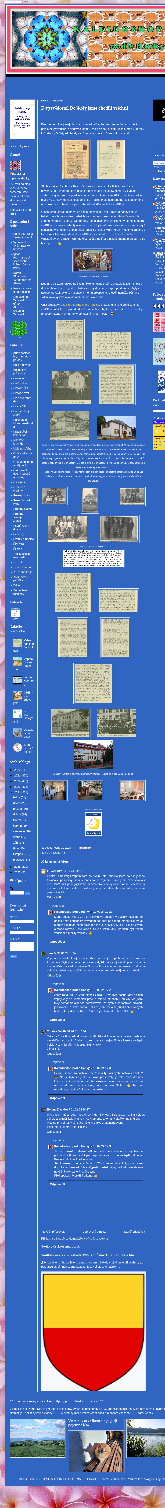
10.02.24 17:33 (102, 1068)
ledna (17, 797)
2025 (17, 866)
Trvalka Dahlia (56, 1031)
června (18, 825)
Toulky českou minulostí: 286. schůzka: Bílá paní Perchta (87, 1255)
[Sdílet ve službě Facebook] (87, 848)
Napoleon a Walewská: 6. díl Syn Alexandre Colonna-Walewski (21, 305)
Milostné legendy (18, 441)
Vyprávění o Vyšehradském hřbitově (22, 246)
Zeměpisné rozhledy (20, 592)
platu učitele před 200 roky (127, 128)
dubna (17, 814)
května (17, 820)
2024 (17, 792)
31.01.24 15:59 (66, 953)
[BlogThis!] (83, 848)
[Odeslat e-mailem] (80, 848)
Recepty (18, 534)
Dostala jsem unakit (28, 733)
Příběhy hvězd (22, 508)
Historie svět (21, 393)
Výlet (158, 244)
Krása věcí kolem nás (20, 433)
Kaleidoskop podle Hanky (72, 911)
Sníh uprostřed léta (28, 748)
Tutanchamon (22, 567)
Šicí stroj (18, 544)
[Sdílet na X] (85, 848)
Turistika (18, 562)
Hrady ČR (19, 406)
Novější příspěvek (53, 1231)
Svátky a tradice (23, 539)
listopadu (19, 854)
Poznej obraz (21, 495)
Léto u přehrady (29, 681)
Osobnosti (19, 482)
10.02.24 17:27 (102, 911)
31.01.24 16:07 (76, 1031)
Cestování (19, 378)
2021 (17, 775)
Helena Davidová (58, 1109)
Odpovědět (54, 897)
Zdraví (17, 585)
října (16, 848)
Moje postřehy (22, 448)
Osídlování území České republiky (21, 474)
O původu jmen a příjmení (23, 463)
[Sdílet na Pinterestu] (90, 848)
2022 (17, 781)
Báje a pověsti (22, 364)
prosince (19, 859)
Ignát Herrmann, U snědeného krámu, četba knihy (21, 261)
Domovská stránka (94, 1231)
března (18, 808)
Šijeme (17, 548)
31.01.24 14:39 (72, 871)
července (19, 831)
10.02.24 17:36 (102, 1146)
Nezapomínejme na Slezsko (22, 290)
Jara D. (52, 953)
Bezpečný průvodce (19, 371)
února (17, 803)
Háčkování (20, 383)
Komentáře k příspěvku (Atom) (88, 1238)
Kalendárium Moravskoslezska (23, 423)
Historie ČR (58, 852)
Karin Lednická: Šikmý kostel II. (23, 235)
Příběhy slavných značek (18, 517)
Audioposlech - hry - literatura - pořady (23, 356)
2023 (17, 786)
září (16, 842)
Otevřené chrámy (19, 488)
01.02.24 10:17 (80, 1109)
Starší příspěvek (134, 1231)
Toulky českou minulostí (22, 555)
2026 (17, 872)
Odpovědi (57, 905)
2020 (17, 769)
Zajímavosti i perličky (21, 578)
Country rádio (21, 146)
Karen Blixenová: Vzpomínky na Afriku (22, 278)
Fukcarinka (54, 871)
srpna (17, 837)
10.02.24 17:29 (102, 990)
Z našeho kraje (22, 572)
